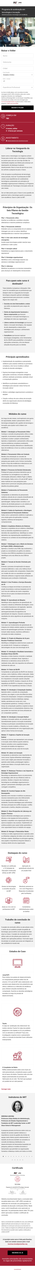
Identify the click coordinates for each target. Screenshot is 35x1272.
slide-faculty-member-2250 (18, 1156)
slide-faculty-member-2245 (5, 1156)
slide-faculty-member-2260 (22, 1159)
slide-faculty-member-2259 (20, 1159)
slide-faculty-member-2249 (16, 1156)
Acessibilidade (17, 1269)
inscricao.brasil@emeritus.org (9, 101)
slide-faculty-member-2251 (21, 1156)
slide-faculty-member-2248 (13, 1156)
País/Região (6, 72)
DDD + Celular (6, 78)
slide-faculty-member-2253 (26, 1156)
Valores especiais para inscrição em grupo (17, 140)
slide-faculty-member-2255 (31, 1156)
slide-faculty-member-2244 (3, 1156)
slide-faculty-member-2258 (17, 1159)
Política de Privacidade (12, 103)
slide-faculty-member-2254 (29, 1156)
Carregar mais (6, 1089)
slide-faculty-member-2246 (8, 1156)
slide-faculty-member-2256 (12, 1159)
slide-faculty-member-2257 (14, 1159)
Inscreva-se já (17, 1253)
